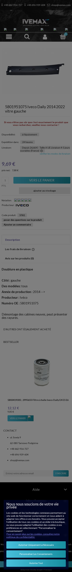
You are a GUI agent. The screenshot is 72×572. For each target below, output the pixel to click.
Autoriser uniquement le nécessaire (36, 545)
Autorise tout (36, 563)
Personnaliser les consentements (36, 554)
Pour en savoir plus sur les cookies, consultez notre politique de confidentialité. (33, 535)
